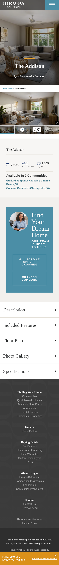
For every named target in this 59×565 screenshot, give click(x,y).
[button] (54, 107)
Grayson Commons (29, 278)
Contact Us (29, 504)
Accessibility (42, 550)
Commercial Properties (29, 416)
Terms (30, 550)
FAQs (29, 462)
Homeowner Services (29, 519)
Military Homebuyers (29, 458)
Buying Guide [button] (29, 442)
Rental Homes (30, 412)
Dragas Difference (29, 477)
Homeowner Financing (29, 450)
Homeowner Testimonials (29, 481)
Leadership (29, 485)
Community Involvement (29, 489)
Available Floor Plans (29, 404)
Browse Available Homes (44, 558)
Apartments (29, 408)
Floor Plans (8, 88)
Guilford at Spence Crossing (29, 262)
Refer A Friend (30, 508)
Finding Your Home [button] (29, 392)
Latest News (29, 523)
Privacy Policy (17, 550)
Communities (29, 396)
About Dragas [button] (29, 473)
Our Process (30, 446)
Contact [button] (29, 500)
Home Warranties (29, 454)
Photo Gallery (29, 431)
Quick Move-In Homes (29, 400)
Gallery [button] (29, 427)
